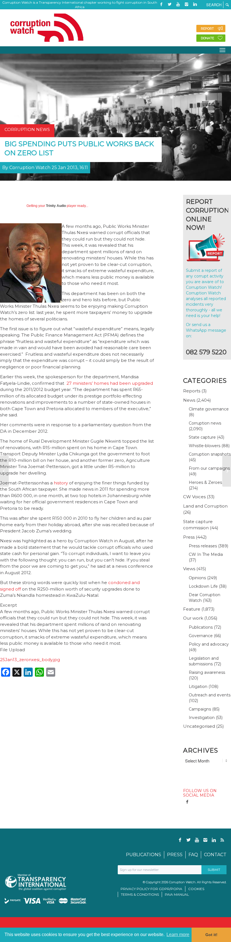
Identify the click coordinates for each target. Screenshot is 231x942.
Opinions (197, 577)
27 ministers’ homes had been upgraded (109, 383)
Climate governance (209, 409)
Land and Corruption (205, 506)
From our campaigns (209, 468)
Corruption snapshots (210, 454)
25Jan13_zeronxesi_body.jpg (30, 659)
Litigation (198, 686)
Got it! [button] (211, 934)
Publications (201, 627)
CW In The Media (206, 554)
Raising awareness (207, 672)
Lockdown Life (203, 586)
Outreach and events (209, 695)
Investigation (202, 717)
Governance (201, 635)
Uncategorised (199, 726)
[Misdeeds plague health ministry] (4, 471)
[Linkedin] (195, 4)
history (61, 483)
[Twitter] (169, 4)
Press (189, 537)
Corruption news (205, 423)
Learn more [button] (177, 934)
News (189, 400)
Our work (193, 618)
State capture (202, 437)
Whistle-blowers (204, 445)
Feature (191, 609)
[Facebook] (161, 4)
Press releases (203, 545)
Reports (191, 391)
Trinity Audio (56, 206)
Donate (207, 38)
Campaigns (200, 709)
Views (189, 568)
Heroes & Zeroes (205, 482)
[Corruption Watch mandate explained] (226, 471)
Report (207, 28)
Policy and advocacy (209, 644)
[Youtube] (178, 4)
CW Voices (194, 496)
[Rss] (161, 12)
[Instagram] (186, 4)
